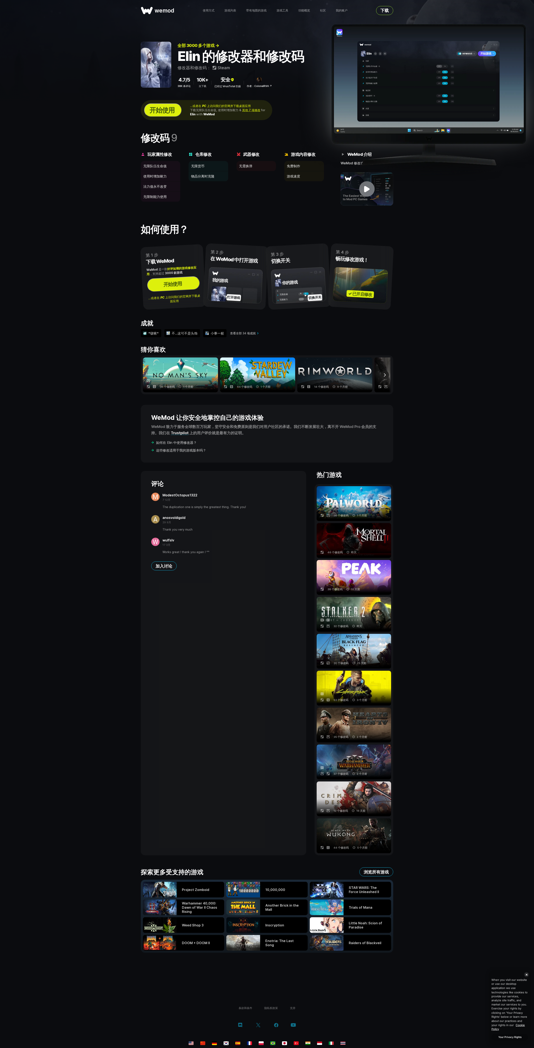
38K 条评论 (184, 86)
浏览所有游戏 (376, 871)
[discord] (240, 1025)
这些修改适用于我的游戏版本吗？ (181, 450)
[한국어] (226, 1043)
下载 (384, 10)
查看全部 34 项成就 (243, 333)
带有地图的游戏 (256, 10)
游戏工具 (282, 10)
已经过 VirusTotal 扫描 (227, 86)
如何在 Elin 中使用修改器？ (176, 442)
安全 (225, 80)
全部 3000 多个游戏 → (198, 45)
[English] (191, 1043)
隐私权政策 (271, 1008)
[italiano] (331, 1043)
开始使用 (162, 110)
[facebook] (276, 1025)
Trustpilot (180, 433)
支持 (292, 1008)
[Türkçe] (296, 1043)
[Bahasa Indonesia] (319, 1043)
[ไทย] (342, 1043)
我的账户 (342, 10)
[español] (237, 1043)
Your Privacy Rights (509, 1037)
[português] (272, 1043)
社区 (323, 10)
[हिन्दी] (307, 1043)
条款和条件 (245, 1008)
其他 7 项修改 (251, 110)
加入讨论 (164, 566)
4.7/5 (184, 80)
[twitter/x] (258, 1025)
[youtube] (293, 1025)
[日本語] (284, 1043)
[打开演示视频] (367, 189)
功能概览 (304, 10)
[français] (249, 1043)
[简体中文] (202, 1043)
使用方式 (208, 10)
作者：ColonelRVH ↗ (259, 86)
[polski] (261, 1043)
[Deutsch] (214, 1043)
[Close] (526, 974)
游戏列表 (230, 10)
